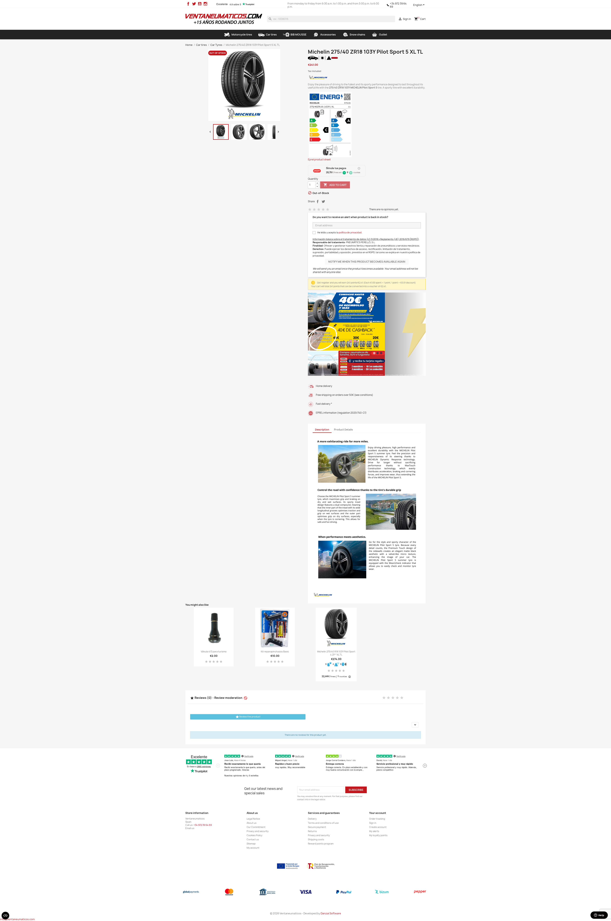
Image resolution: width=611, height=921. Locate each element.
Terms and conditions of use (323, 822)
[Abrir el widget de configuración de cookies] (5, 915)
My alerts (374, 831)
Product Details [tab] (343, 429)
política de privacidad (350, 232)
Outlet (383, 34)
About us (251, 822)
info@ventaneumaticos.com (17, 919)
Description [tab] (322, 429)
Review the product (247, 717)
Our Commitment (256, 827)
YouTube (199, 3)
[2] (314, 209)
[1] (310, 209)
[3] (319, 209)
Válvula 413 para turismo (214, 651)
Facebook (188, 3)
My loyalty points (378, 835)
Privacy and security (258, 831)
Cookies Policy (254, 835)
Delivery (312, 818)
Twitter (194, 3)
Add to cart (335, 185)
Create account (377, 827)
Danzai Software (331, 913)
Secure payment (317, 827)
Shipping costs (316, 839)
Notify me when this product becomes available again (366, 261)
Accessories (328, 34)
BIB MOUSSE (298, 34)
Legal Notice (253, 818)
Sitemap (251, 843)
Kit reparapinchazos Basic (275, 651)
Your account (377, 813)
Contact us (253, 839)
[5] (328, 209)
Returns (312, 831)
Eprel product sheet (319, 159)
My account (253, 847)
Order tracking (377, 818)
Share (317, 201)
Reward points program (321, 843)
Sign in (372, 822)
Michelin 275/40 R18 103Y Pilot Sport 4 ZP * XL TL (336, 653)
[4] (323, 209)
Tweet (323, 201)
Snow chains (357, 34)
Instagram (205, 3)
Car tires (271, 34)
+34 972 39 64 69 (398, 5)
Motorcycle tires (242, 34)
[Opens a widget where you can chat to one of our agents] (599, 915)
